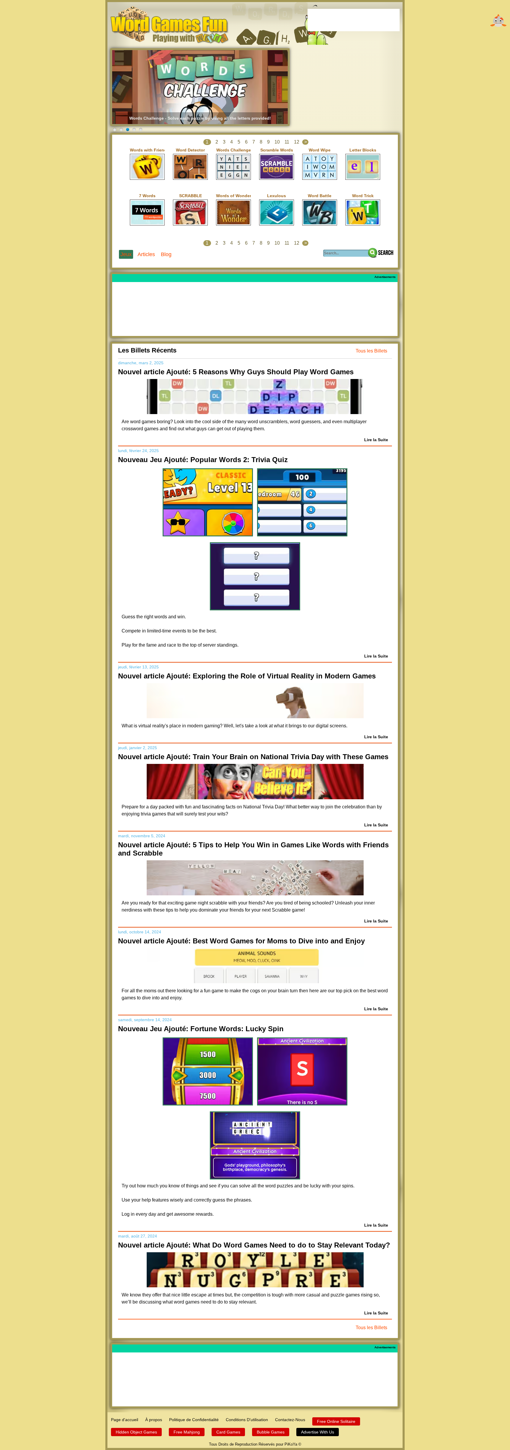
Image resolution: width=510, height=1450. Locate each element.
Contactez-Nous (290, 1419)
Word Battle (319, 195)
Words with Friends (147, 150)
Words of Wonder (233, 195)
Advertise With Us (317, 1432)
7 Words (147, 195)
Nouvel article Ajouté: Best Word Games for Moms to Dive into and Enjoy (241, 941)
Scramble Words (276, 150)
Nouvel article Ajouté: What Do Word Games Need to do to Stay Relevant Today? (254, 1245)
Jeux (126, 254)
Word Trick (363, 195)
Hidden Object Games (136, 1432)
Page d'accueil (124, 1419)
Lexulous (276, 195)
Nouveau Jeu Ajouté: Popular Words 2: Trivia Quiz (203, 460)
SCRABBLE (190, 195)
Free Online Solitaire (336, 1421)
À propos (153, 1419)
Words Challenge (233, 150)
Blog (166, 254)
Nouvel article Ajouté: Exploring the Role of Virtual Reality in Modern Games (247, 676)
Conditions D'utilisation (247, 1419)
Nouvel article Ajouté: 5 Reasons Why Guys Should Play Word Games (236, 372)
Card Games (228, 1432)
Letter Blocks (362, 150)
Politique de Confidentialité (194, 1419)
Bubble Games (271, 1432)
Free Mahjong (187, 1432)
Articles (146, 254)
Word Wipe (320, 150)
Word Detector (190, 150)
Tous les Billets (371, 350)
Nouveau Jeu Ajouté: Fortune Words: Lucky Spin (201, 1029)
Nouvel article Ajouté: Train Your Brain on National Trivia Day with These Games (253, 757)
